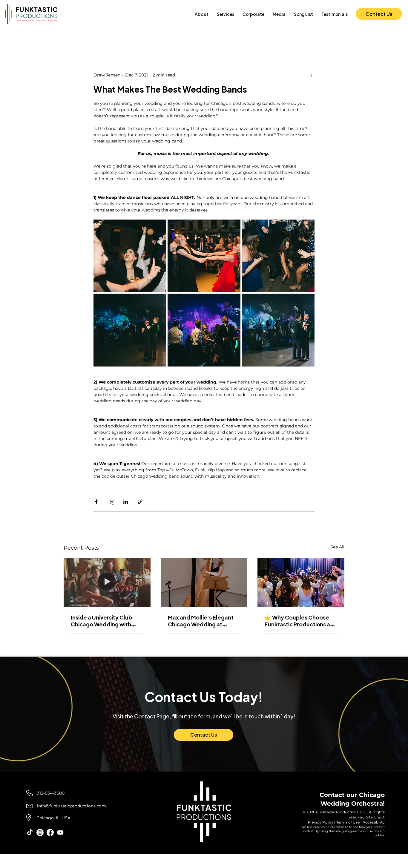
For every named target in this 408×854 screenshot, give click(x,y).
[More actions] (311, 75)
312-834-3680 (51, 793)
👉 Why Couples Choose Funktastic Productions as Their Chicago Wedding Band (299, 621)
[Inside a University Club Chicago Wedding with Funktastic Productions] (107, 582)
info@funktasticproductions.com (71, 806)
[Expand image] (129, 256)
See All (337, 547)
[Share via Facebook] (96, 502)
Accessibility (374, 822)
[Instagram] (40, 832)
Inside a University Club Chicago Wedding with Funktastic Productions (101, 621)
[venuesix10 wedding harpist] (204, 582)
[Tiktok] (29, 832)
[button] (225, 14)
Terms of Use (348, 822)
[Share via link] (140, 502)
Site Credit (375, 817)
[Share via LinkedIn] (125, 502)
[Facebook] (50, 832)
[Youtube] (60, 832)
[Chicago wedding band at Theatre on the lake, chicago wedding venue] (300, 582)
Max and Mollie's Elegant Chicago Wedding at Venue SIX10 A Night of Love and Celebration (201, 621)
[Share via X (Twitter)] (111, 502)
